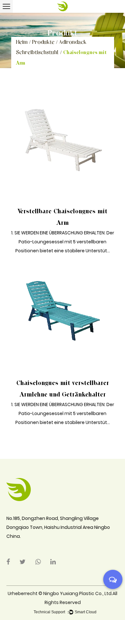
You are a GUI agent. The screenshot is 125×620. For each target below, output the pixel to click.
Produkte (43, 42)
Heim (22, 42)
